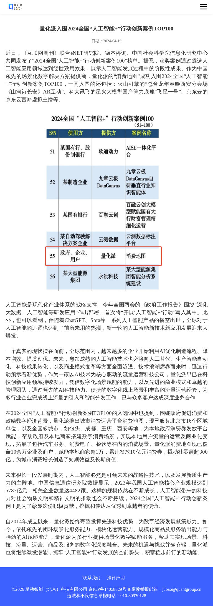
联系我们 (91, 577)
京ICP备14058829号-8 (109, 589)
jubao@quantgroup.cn (181, 589)
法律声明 (116, 577)
